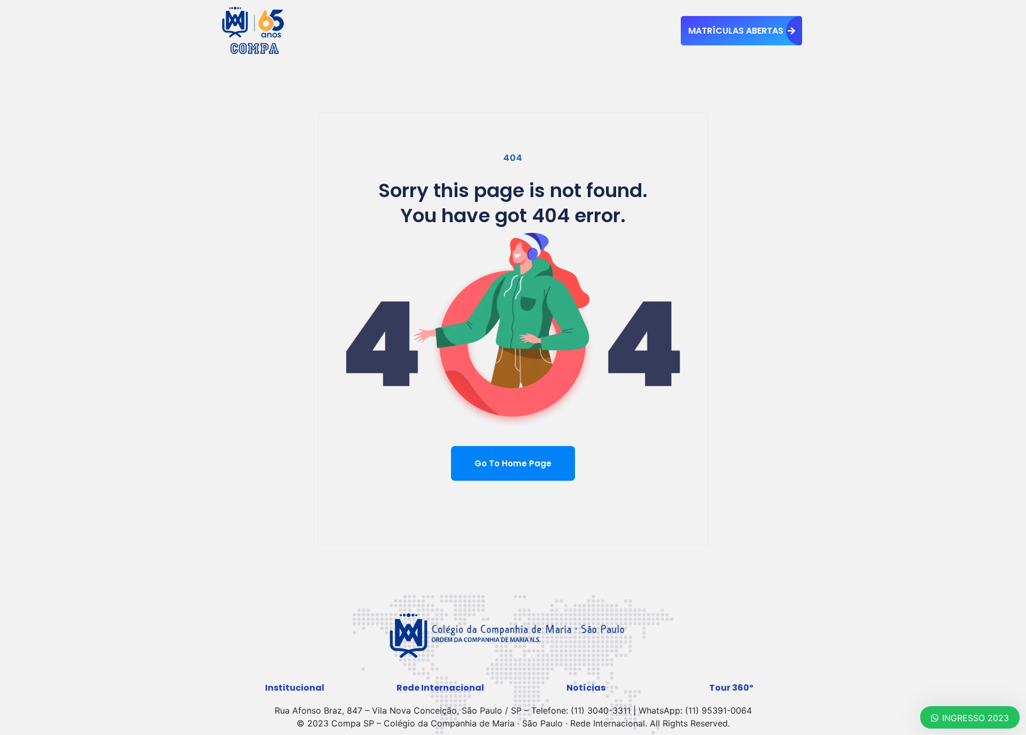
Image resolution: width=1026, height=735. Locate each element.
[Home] (254, 30)
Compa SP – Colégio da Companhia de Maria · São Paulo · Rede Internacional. (489, 723)
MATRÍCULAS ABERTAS (735, 31)
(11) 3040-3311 (601, 710)
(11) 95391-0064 (718, 710)
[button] (294, 688)
